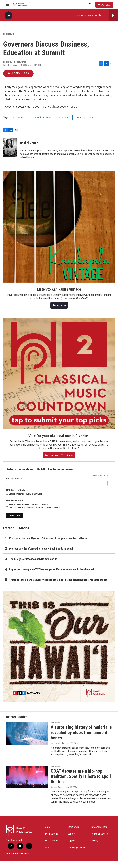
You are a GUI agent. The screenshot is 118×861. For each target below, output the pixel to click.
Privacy (94, 841)
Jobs (46, 847)
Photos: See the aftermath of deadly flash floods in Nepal (41, 548)
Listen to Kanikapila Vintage (59, 289)
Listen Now (59, 305)
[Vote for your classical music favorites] (59, 373)
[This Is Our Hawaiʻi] (59, 646)
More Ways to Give (76, 847)
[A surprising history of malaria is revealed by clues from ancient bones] (27, 733)
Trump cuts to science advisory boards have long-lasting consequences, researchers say (58, 579)
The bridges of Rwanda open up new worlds (33, 559)
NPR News (8, 33)
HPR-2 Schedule (52, 841)
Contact (71, 834)
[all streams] (113, 15)
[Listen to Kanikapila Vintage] (59, 227)
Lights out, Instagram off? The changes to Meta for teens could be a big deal (51, 569)
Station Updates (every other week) (25, 494)
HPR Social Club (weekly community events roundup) (34, 507)
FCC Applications (99, 827)
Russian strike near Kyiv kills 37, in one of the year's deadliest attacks (48, 538)
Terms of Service (99, 834)
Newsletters (73, 827)
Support (71, 841)
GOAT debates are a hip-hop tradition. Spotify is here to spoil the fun (81, 776)
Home (47, 827)
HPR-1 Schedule (52, 834)
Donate (105, 4)
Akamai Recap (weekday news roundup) (28, 504)
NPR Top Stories (85, 117)
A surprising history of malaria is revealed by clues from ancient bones (81, 732)
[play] (8, 15)
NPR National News (41, 117)
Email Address (14, 478)
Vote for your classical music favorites (58, 435)
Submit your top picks (59, 455)
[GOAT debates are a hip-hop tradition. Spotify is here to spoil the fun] (27, 777)
